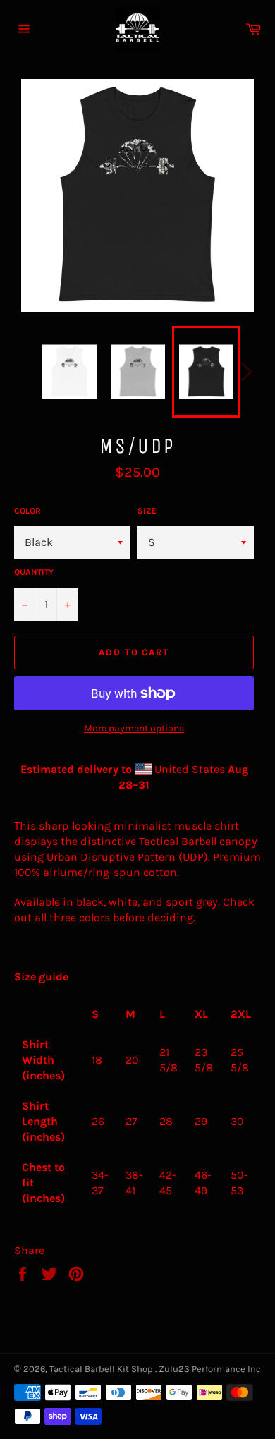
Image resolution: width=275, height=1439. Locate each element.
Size (147, 511)
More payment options (134, 728)
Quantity (34, 572)
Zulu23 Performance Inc (210, 1369)
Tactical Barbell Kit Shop (102, 1369)
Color (27, 511)
